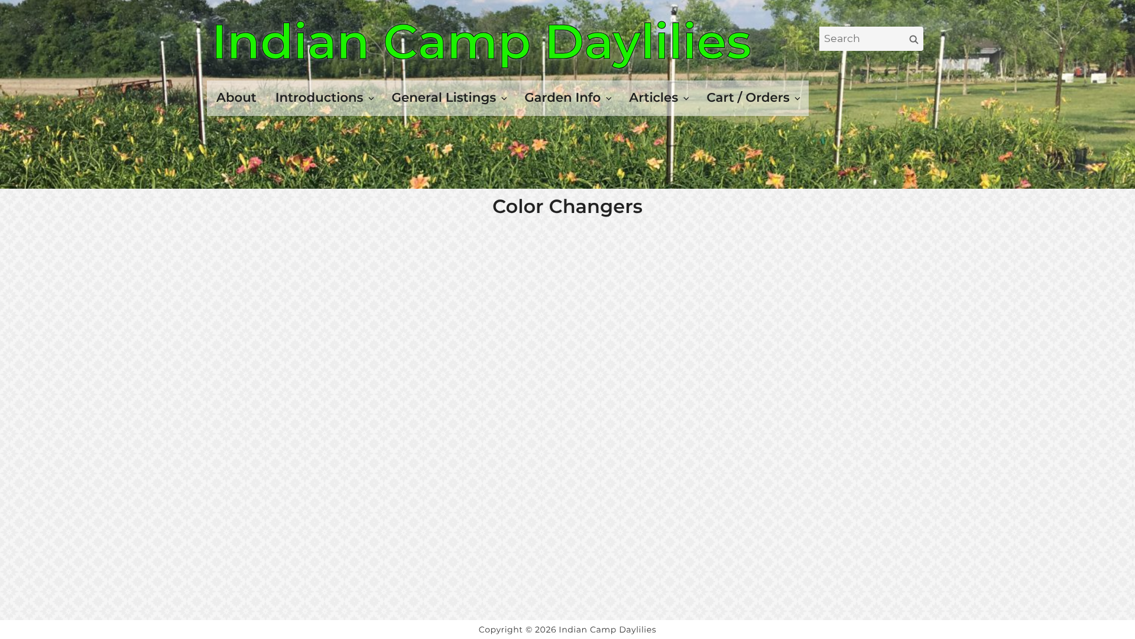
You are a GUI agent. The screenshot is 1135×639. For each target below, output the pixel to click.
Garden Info (562, 97)
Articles (653, 97)
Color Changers (567, 206)
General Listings (444, 97)
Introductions (319, 97)
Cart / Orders (747, 97)
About (236, 97)
